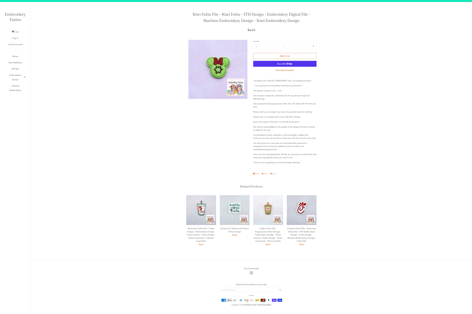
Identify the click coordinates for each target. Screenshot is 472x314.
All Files (15, 68)
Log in (15, 38)
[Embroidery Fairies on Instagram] (251, 273)
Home (15, 56)
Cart (16, 31)
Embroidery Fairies (15, 17)
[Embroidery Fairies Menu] (24, 77)
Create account (15, 44)
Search (251, 295)
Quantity (256, 41)
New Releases (15, 62)
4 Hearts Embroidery (15, 88)
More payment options (285, 70)
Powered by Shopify (264, 305)
